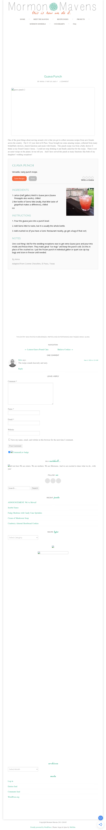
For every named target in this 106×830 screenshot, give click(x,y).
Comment (12, 381)
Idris (20, 360)
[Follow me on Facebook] (47, 480)
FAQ (74, 24)
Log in (10, 781)
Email (11, 419)
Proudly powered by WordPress (40, 827)
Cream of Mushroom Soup (18, 518)
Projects (81, 19)
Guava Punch (53, 76)
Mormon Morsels (38, 24)
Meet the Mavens (41, 19)
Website (11, 429)
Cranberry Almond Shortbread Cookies (23, 523)
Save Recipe (19, 178)
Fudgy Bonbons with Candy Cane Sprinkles (25, 513)
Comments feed (14, 791)
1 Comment (64, 81)
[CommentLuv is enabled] (20, 452)
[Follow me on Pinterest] (53, 480)
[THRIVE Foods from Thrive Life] (53, 547)
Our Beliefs (59, 24)
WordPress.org (13, 797)
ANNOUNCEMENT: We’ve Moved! (22, 502)
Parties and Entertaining (58, 337)
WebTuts (72, 827)
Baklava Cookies (65, 349)
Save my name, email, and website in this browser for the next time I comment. (42, 439)
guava (87, 337)
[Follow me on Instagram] (58, 480)
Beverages (42, 337)
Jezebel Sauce (13, 507)
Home (22, 19)
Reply (20, 368)
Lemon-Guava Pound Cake (36, 349)
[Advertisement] (53, 47)
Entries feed (12, 786)
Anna (42, 81)
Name (11, 409)
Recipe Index (62, 19)
